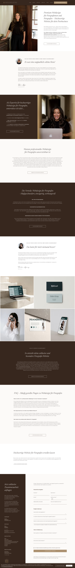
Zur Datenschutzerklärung (7, 566)
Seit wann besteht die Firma (56, 501)
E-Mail (35, 497)
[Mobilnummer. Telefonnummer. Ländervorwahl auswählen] (52, 499)
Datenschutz (7, 552)
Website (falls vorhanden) (38, 501)
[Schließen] (73, 565)
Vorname (35, 492)
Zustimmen (69, 565)
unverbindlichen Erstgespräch (24, 366)
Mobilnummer (54, 497)
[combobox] (50, 514)
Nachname (53, 492)
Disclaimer (6, 551)
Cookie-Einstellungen (60, 565)
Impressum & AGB (8, 553)
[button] (34, 2)
